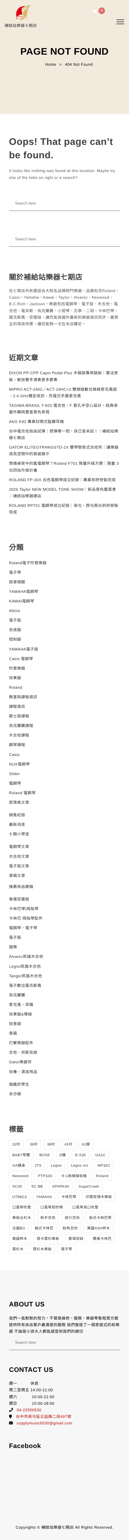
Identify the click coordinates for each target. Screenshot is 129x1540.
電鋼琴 (15, 783)
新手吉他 (48, 1218)
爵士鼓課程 (19, 716)
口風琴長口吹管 (85, 1207)
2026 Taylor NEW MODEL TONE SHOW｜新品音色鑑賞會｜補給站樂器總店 (62, 492)
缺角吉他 (70, 1228)
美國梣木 (19, 1239)
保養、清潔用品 (23, 1072)
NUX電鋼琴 (19, 764)
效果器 (15, 678)
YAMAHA (44, 1197)
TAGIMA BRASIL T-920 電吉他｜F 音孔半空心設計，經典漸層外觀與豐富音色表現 (63, 408)
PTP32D (45, 1176)
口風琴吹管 (21, 1207)
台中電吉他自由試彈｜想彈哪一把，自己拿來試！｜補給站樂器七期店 (63, 434)
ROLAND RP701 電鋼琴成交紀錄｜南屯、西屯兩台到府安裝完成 (63, 508)
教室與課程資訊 (23, 697)
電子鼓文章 (19, 866)
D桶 (62, 1155)
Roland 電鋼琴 (22, 793)
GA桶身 (18, 1165)
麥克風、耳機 (21, 1004)
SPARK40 (60, 1186)
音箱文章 (17, 875)
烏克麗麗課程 (21, 725)
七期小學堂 (19, 834)
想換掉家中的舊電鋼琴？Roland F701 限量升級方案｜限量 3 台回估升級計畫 (64, 466)
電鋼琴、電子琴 (23, 928)
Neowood (20, 1176)
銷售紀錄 (17, 815)
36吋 (34, 1144)
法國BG (18, 1228)
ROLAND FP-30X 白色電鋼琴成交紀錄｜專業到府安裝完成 (62, 480)
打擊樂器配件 (21, 1043)
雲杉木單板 (42, 1249)
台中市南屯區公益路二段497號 (43, 1416)
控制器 (15, 639)
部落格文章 (19, 802)
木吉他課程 (19, 735)
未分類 (15, 1094)
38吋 (51, 1144)
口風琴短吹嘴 (51, 1207)
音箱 (13, 1033)
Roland (15, 687)
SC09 (17, 1186)
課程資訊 (17, 706)
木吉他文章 (19, 856)
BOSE (44, 1155)
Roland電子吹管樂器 (27, 563)
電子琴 (15, 572)
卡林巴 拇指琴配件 (26, 918)
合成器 (15, 630)
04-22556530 (29, 1410)
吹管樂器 (17, 668)
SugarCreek (89, 1186)
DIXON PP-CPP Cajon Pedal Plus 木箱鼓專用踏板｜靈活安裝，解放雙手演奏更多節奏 (63, 376)
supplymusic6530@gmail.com (44, 1423)
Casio (14, 754)
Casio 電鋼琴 (21, 659)
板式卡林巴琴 (100, 1218)
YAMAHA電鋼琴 (23, 591)
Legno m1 (79, 1165)
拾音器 (15, 1023)
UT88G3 (19, 1197)
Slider (14, 773)
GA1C (100, 1155)
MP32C (104, 1165)
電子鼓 (15, 620)
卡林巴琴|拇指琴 (23, 908)
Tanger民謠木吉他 (25, 976)
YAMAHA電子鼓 (23, 649)
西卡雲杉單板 (48, 1239)
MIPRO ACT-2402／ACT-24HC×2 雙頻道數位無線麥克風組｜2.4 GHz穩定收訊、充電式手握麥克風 (63, 392)
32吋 (16, 1144)
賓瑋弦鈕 (75, 1239)
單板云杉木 (21, 1218)
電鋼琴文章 (19, 846)
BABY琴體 (21, 1155)
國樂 (13, 947)
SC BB (37, 1186)
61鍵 (86, 1144)
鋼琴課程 (17, 745)
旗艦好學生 (19, 1084)
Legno (56, 1165)
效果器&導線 (20, 1014)
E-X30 (80, 1155)
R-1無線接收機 (74, 1176)
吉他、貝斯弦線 (23, 1052)
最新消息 (17, 824)
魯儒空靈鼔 (19, 899)
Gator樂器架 (20, 1062)
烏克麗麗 (17, 995)
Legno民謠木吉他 (25, 966)
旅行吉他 (72, 1218)
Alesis (14, 610)
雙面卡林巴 (102, 1239)
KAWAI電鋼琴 (21, 601)
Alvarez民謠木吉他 (26, 956)
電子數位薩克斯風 (25, 985)
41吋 (68, 1144)
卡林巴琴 (68, 1197)
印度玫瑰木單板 (99, 1197)
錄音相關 (17, 582)
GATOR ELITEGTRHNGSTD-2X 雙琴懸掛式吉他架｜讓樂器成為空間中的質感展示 (63, 450)
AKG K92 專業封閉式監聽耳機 (36, 421)
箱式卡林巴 (43, 1228)
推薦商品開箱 (21, 886)
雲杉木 (18, 1249)
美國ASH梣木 (98, 1228)
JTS (37, 1165)
